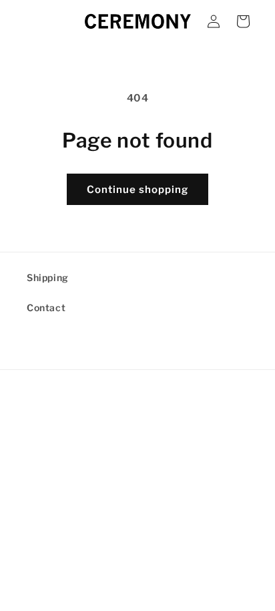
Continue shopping (137, 190)
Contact (46, 307)
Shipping (48, 277)
